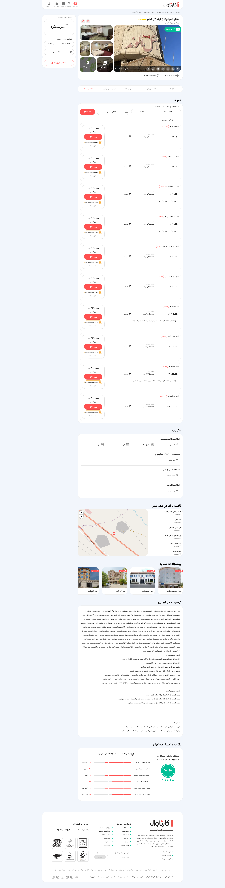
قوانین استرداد (106, 835)
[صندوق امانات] (173, 69)
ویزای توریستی (125, 845)
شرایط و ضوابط (101, 877)
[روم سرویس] (148, 69)
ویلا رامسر (167, 870)
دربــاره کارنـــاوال (167, 852)
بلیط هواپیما (125, 831)
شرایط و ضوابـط (166, 859)
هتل (170, 12)
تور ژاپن (120, 870)
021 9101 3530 (64, 830)
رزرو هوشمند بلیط (105, 828)
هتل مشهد (161, 870)
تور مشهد (74, 870)
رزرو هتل (126, 828)
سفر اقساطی (106, 838)
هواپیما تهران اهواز (92, 870)
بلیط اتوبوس (125, 835)
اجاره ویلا (126, 838)
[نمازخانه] (163, 69)
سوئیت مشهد (107, 870)
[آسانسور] (178, 69)
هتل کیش (155, 870)
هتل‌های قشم (161, 12)
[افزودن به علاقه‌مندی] (88, 21)
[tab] (172, 88)
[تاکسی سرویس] (153, 69)
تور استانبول (115, 870)
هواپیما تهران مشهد (147, 870)
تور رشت (68, 870)
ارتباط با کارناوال (166, 855)
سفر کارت (107, 842)
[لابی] (168, 69)
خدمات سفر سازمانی (104, 831)
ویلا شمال (125, 870)
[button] (113, 532)
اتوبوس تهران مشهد (82, 870)
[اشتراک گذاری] (83, 21)
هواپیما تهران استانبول (60, 870)
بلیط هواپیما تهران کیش (135, 870)
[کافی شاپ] (158, 69)
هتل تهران (100, 870)
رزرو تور (127, 842)
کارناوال (177, 12)
